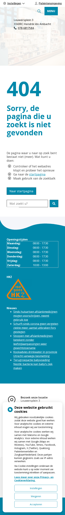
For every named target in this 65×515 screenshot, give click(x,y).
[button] (54, 203)
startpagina (37, 174)
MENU (51, 11)
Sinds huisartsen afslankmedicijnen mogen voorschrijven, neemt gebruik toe (35, 316)
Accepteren (36, 504)
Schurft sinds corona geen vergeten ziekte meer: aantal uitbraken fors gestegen (35, 328)
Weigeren (36, 496)
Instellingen (36, 488)
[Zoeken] (39, 11)
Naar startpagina (21, 191)
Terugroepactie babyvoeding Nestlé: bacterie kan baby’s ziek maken (32, 364)
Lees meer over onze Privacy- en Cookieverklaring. (34, 479)
